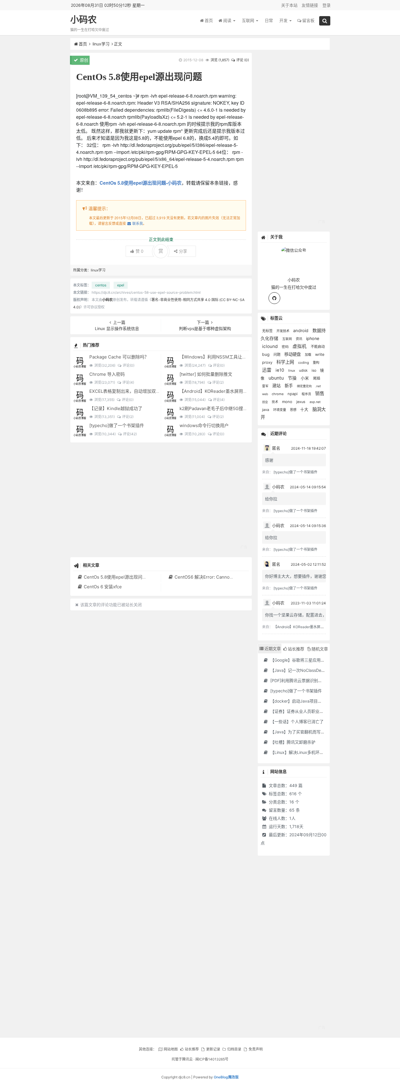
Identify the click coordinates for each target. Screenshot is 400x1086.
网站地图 (170, 1049)
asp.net (315, 402)
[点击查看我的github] (274, 298)
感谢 (269, 460)
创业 (265, 402)
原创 (83, 59)
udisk (304, 370)
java (266, 409)
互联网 (248, 20)
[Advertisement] (161, 499)
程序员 (307, 394)
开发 (284, 20)
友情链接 (310, 5)
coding (304, 363)
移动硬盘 (293, 354)
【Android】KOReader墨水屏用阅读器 (218, 391)
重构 (316, 363)
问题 (277, 354)
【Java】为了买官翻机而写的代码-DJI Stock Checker (320, 731)
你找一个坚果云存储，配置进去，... (297, 614)
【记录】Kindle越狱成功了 (115, 408)
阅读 (228, 20)
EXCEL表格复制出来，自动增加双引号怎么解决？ (138, 391)
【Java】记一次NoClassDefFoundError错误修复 (314, 670)
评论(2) (218, 382)
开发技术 (283, 331)
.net (318, 386)
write (319, 354)
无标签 (267, 331)
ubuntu (277, 378)
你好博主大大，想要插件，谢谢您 (296, 576)
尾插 (316, 378)
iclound (270, 346)
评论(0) (128, 365)
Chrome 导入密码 (107, 374)
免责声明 (255, 1049)
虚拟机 (300, 346)
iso (314, 370)
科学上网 (285, 362)
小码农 (83, 19)
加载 (308, 355)
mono (287, 401)
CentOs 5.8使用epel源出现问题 (115, 577)
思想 (293, 410)
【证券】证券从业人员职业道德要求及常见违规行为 (317, 711)
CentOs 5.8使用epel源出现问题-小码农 (141, 182)
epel (120, 285)
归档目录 (234, 1049)
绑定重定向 (304, 386)
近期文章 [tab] (272, 648)
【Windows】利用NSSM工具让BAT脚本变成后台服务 (233, 357)
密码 (286, 347)
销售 (319, 393)
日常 (269, 20)
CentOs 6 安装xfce (103, 586)
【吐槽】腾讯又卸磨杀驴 (292, 742)
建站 (277, 385)
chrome (278, 394)
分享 (183, 251)
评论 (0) (242, 60)
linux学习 (101, 43)
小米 (305, 378)
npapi (293, 393)
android (301, 330)
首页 (209, 20)
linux (292, 370)
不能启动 (318, 346)
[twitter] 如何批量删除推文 (206, 374)
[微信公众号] (294, 249)
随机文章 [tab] (320, 648)
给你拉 (271, 498)
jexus (301, 402)
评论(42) (130, 434)
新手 (289, 385)
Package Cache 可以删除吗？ (119, 357)
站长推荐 (192, 1049)
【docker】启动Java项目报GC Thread (306, 700)
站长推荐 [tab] (296, 648)
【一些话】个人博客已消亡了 (296, 721)
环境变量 (280, 410)
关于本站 (289, 5)
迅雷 (267, 370)
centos (100, 285)
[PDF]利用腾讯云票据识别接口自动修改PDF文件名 (316, 680)
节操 (293, 378)
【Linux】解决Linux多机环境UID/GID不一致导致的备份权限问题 (328, 752)
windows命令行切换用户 (204, 425)
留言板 (308, 20)
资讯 (299, 339)
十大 (305, 409)
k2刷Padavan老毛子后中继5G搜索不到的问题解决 (229, 408)
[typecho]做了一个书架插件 (116, 425)
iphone (312, 338)
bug (266, 354)
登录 (326, 5)
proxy (267, 362)
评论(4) (128, 382)
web (265, 394)
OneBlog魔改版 (226, 1077)
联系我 (137, 223)
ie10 (280, 370)
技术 (275, 402)
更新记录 (213, 1049)
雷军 (265, 386)
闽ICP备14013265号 (211, 1059)
